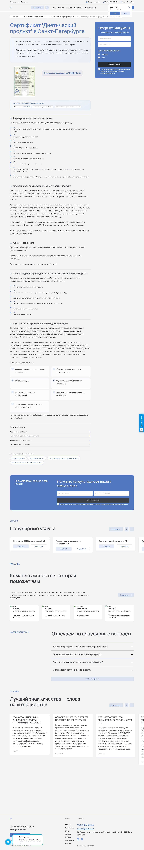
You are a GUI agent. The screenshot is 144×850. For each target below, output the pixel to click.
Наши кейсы (78, 7)
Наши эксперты (90, 7)
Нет (125, 13)
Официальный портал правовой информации (27, 462)
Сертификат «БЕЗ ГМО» (18, 432)
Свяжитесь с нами (93, 500)
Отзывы (69, 7)
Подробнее (39, 546)
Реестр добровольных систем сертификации (64, 458)
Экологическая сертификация (61, 17)
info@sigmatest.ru (85, 828)
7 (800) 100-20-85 (85, 825)
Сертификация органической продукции (24, 436)
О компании (14, 2)
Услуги (67, 825)
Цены (54, 7)
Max (103, 58)
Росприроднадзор (18, 458)
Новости (61, 7)
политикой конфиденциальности (112, 72)
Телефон (104, 54)
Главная (15, 17)
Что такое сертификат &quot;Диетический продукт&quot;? (80, 646)
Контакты (24, 2)
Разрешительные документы (34, 17)
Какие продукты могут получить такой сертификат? (77, 654)
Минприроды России (37, 458)
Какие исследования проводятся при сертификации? (78, 662)
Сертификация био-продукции (21, 440)
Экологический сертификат (20, 444)
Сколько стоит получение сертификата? (72, 669)
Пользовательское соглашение (20, 845)
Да (115, 13)
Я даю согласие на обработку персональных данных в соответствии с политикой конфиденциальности (94, 504)
